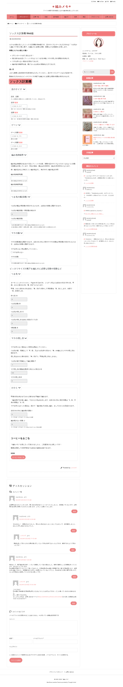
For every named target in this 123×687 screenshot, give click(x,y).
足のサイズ (16, 89)
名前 (11, 638)
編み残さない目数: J (18, 421)
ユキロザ (74, 468)
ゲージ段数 (15, 142)
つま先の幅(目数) (19, 197)
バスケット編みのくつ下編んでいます (104, 124)
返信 (74, 511)
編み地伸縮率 (17, 155)
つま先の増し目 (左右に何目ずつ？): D (24, 320)
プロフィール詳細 (87, 61)
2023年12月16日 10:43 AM (27, 584)
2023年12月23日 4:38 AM (27, 519)
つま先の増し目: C (17, 312)
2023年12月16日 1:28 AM (23, 560)
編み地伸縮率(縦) (17, 184)
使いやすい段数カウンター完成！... (94, 213)
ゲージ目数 (15, 132)
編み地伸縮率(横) (17, 174)
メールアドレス (38, 638)
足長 (13, 102)
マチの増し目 (17, 338)
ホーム (11, 23)
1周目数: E (14, 328)
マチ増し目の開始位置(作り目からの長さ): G (26, 369)
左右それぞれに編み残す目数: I (21, 411)
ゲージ (14, 125)
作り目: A (14, 296)
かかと (14, 387)
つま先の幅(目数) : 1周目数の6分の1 (23, 210)
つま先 (14, 274)
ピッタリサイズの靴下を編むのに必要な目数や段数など (36, 268)
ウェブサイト (13, 646)
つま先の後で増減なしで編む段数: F (23, 361)
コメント (12, 619)
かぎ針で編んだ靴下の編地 (100, 85)
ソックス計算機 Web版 (35, 23)
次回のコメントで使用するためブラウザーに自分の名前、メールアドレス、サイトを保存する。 (40, 655)
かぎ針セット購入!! (98, 111)
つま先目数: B (15, 304)
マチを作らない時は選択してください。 (25, 249)
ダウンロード (20, 23)
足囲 (13, 112)
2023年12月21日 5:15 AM (23, 500)
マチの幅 (15, 233)
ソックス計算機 (89, 183)
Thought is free (72, 682)
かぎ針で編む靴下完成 (99, 98)
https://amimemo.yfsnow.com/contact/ (50, 596)
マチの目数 (15, 257)
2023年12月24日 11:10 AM (28, 538)
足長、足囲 (15, 96)
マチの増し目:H (16, 377)
